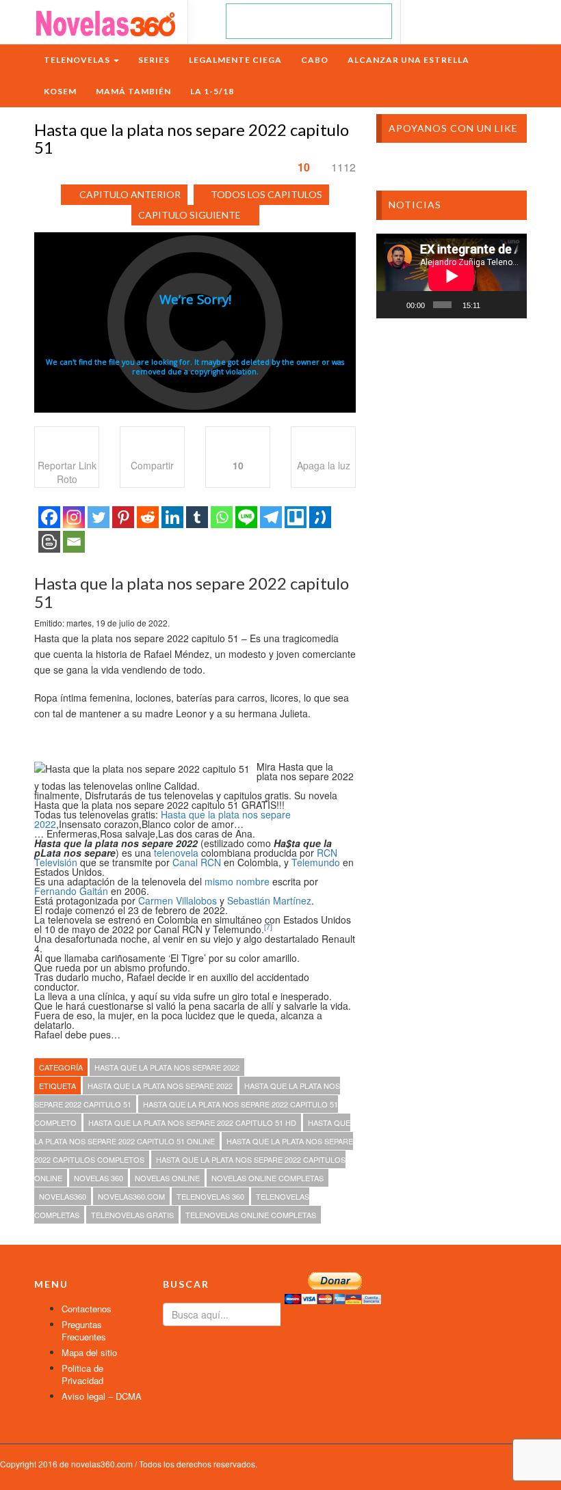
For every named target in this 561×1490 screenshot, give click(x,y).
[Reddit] (148, 517)
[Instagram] (74, 517)
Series (154, 60)
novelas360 (62, 1196)
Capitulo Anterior (130, 194)
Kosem (60, 91)
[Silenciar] (493, 305)
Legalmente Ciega (235, 60)
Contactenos (87, 1308)
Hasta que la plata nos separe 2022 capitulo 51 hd (192, 1122)
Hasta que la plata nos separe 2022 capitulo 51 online (192, 1131)
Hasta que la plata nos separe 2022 (162, 819)
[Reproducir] (394, 305)
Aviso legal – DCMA (102, 1396)
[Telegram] (271, 517)
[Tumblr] (197, 517)
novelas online (167, 1177)
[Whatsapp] (222, 517)
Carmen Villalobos (177, 900)
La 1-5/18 (212, 91)
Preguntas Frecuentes (84, 1331)
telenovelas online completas (250, 1214)
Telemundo (315, 862)
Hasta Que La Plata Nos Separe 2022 (166, 1067)
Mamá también (133, 91)
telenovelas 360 (210, 1196)
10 (304, 167)
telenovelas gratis (132, 1214)
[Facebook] (49, 517)
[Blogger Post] (49, 542)
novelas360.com (131, 1196)
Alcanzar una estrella (408, 60)
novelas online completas (267, 1177)
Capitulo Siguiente (189, 215)
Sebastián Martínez (269, 900)
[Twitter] (98, 517)
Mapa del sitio (89, 1352)
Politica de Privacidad (82, 1375)
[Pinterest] (123, 517)
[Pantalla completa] (512, 305)
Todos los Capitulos (266, 194)
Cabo (314, 60)
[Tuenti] (320, 517)
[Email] (74, 542)
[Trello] (295, 517)
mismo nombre (237, 881)
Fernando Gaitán (71, 891)
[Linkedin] (172, 517)
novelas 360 (98, 1177)
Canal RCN (196, 862)
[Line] (246, 517)
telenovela (176, 852)
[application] (451, 276)
